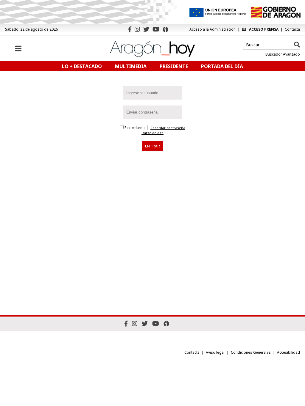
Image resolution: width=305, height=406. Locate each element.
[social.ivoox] (165, 29)
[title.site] (276, 12)
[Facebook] (129, 29)
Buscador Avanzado (282, 54)
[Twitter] (146, 29)
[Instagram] (137, 29)
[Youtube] (155, 29)
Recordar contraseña (167, 128)
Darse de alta (152, 133)
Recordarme (135, 127)
